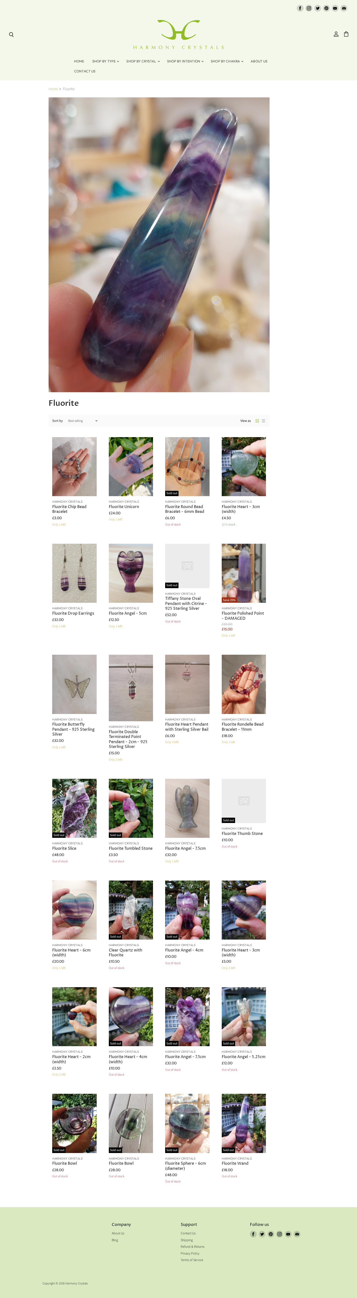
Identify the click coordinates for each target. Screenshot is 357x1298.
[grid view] (257, 420)
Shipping (187, 1240)
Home (79, 61)
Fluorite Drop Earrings (73, 613)
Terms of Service (192, 1260)
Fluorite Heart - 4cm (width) (128, 1059)
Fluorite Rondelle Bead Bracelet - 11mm (243, 727)
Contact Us (84, 71)
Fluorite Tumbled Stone (131, 848)
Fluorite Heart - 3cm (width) (241, 509)
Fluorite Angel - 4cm (184, 950)
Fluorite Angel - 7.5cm (185, 848)
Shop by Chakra (226, 61)
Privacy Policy (190, 1253)
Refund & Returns (192, 1246)
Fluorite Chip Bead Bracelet (69, 509)
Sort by (57, 421)
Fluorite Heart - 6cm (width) (71, 953)
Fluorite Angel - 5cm (128, 613)
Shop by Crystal (141, 61)
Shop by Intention (184, 61)
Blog (115, 1240)
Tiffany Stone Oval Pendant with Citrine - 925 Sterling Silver (186, 603)
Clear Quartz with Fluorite (125, 953)
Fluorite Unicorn (124, 506)
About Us (259, 61)
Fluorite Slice (64, 848)
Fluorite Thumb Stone (242, 833)
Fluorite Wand (235, 1163)
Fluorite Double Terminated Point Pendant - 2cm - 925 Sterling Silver (128, 739)
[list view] (263, 420)
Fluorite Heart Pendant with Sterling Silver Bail (186, 727)
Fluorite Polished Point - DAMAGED (243, 616)
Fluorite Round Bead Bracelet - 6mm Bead (184, 509)
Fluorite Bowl (64, 1163)
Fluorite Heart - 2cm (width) (71, 1059)
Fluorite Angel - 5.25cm (243, 1057)
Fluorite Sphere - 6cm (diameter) (185, 1166)
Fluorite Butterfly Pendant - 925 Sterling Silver (73, 729)
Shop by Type (104, 61)
